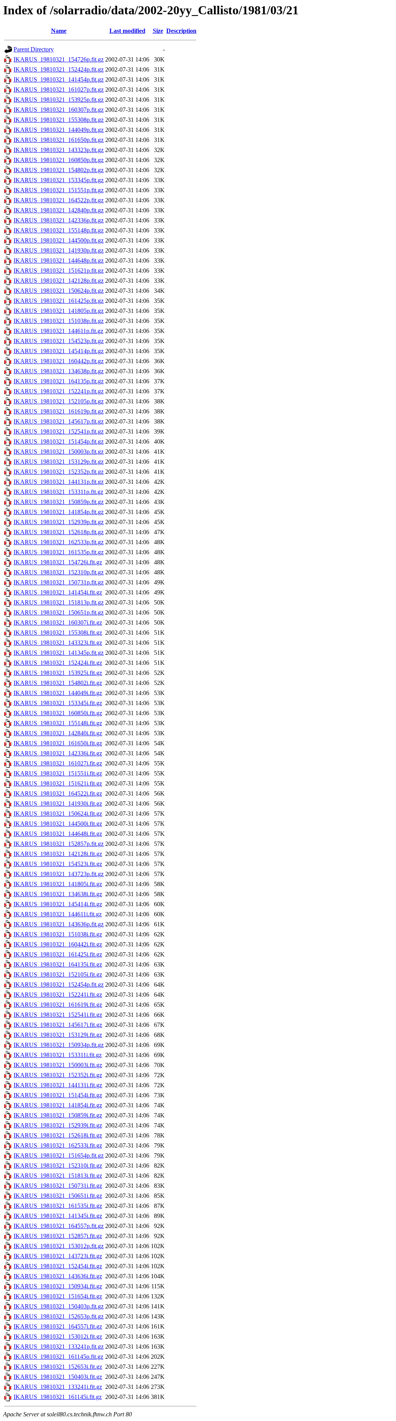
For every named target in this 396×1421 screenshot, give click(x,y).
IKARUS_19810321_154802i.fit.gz (58, 683)
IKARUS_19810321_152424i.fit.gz (58, 662)
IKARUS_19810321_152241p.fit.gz (59, 391)
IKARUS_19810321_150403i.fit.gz (58, 1376)
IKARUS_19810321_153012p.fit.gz (59, 1246)
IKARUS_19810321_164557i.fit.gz (58, 1326)
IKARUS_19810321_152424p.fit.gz (59, 69)
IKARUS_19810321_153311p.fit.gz (58, 491)
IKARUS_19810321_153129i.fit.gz (58, 1035)
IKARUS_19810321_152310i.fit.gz (58, 1165)
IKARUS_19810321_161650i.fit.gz (58, 743)
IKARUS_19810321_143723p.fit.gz (59, 874)
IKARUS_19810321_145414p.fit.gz (59, 351)
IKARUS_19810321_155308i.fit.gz (58, 632)
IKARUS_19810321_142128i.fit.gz (58, 854)
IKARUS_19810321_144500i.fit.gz (58, 823)
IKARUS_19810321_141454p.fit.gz (59, 79)
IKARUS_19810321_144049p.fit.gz (59, 129)
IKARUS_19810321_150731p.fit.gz (59, 582)
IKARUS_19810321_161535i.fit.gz (58, 1205)
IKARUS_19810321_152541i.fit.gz (58, 1014)
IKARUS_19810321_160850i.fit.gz (58, 713)
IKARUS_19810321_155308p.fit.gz (59, 119)
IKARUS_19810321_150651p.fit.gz (59, 612)
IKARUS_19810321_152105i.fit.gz (58, 974)
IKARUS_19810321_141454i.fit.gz (58, 592)
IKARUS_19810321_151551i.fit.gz (58, 773)
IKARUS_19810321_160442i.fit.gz (58, 944)
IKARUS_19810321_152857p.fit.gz (59, 843)
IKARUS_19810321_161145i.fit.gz (58, 1397)
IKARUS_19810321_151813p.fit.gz (59, 602)
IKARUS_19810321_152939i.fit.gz (58, 1125)
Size (158, 30)
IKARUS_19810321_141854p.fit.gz (59, 512)
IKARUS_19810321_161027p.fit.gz (59, 89)
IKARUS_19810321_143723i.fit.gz (58, 1256)
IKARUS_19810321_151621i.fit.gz (58, 783)
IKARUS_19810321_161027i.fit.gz (58, 763)
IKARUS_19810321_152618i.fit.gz (58, 1135)
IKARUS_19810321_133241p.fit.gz (59, 1346)
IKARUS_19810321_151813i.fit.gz (58, 1175)
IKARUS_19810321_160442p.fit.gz (59, 361)
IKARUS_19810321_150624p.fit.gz (59, 290)
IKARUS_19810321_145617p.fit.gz (59, 421)
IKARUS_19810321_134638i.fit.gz (58, 894)
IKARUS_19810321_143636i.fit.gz (58, 1276)
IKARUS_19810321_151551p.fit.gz (59, 190)
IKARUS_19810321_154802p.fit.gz (59, 170)
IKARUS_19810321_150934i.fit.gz (58, 1286)
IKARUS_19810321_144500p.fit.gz (59, 240)
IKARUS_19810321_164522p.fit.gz (59, 200)
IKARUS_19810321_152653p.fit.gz (59, 1316)
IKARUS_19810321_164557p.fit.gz (59, 1226)
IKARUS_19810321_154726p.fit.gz (59, 59)
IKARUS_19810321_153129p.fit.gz (59, 461)
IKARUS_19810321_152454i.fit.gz (58, 1266)
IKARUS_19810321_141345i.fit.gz (58, 1216)
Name (59, 30)
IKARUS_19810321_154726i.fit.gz (58, 562)
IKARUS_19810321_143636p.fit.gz (59, 924)
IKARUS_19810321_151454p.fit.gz (59, 441)
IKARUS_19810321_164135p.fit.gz (59, 381)
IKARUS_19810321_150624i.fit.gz (58, 813)
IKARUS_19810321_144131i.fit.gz (58, 1085)
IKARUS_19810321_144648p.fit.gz (59, 260)
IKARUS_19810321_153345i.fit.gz (58, 703)
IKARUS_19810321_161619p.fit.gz (59, 411)
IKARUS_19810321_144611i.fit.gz (58, 914)
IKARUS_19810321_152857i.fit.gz (58, 1236)
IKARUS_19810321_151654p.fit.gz (59, 1155)
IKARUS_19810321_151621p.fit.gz (59, 270)
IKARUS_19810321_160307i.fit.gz (58, 622)
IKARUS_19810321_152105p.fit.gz (59, 401)
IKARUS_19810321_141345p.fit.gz (59, 652)
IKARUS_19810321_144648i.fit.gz (58, 833)
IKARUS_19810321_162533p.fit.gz (59, 542)
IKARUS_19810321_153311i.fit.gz (58, 1055)
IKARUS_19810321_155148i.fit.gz (58, 723)
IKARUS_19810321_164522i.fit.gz (58, 793)
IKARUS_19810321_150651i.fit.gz (58, 1195)
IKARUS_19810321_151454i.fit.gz (58, 1095)
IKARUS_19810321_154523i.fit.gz (58, 864)
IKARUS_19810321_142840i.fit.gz (58, 733)
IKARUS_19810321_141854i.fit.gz (58, 1105)
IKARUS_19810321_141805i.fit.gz (58, 884)
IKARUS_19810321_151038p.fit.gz (59, 321)
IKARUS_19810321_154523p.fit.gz (59, 341)
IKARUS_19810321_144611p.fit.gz (58, 331)
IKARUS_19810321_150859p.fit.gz (59, 502)
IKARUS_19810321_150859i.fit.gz (58, 1115)
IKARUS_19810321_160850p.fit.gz (59, 160)
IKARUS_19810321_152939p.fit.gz (59, 522)
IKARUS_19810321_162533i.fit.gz (58, 1145)
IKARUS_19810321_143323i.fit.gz (58, 642)
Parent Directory (34, 49)
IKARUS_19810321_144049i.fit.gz (58, 693)
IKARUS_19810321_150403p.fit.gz (59, 1306)
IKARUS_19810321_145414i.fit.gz (58, 904)
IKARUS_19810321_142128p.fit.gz (59, 280)
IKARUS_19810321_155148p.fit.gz (59, 230)
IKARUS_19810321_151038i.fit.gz (58, 934)
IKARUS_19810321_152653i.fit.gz (58, 1366)
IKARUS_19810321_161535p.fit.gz (59, 552)
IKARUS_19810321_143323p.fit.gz (59, 150)
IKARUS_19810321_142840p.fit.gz (59, 210)
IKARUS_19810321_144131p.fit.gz (59, 481)
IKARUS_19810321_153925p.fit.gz (59, 99)
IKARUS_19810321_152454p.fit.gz (59, 984)
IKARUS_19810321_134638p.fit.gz (59, 371)
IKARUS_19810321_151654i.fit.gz (58, 1296)
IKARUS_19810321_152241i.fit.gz (58, 994)
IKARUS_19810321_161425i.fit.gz (58, 954)
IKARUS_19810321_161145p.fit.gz (58, 1356)
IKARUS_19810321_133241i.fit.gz (58, 1386)
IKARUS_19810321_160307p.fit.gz (59, 109)
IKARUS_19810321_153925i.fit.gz (58, 673)
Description (181, 30)
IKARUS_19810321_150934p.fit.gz (59, 1045)
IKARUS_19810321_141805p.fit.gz (59, 310)
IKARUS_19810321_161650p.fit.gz (59, 140)
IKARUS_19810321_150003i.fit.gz (58, 1065)
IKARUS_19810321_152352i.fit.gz (58, 1075)
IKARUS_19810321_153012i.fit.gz (58, 1336)
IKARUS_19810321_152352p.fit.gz (59, 471)
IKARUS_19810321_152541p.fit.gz (59, 431)
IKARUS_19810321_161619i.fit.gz (58, 1004)
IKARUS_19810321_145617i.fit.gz (58, 1024)
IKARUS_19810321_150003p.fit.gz (59, 451)
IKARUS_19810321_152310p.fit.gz (59, 572)
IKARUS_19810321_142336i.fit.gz (58, 753)
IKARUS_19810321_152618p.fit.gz (59, 532)
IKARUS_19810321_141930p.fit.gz (59, 250)
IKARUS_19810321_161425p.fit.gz (59, 300)
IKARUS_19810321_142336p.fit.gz (59, 220)
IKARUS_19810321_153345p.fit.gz (59, 180)
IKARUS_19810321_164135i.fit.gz (58, 964)
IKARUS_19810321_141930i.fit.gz (58, 803)
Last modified (127, 30)
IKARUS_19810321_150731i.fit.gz (58, 1185)
